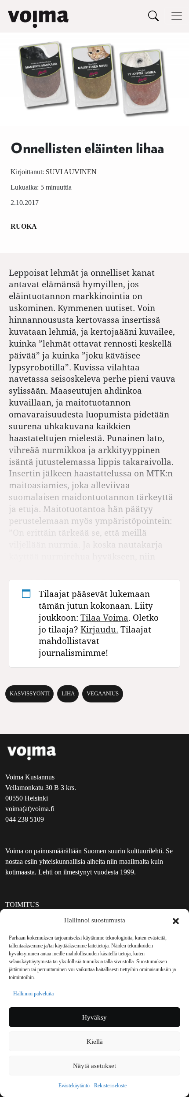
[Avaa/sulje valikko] (176, 16)
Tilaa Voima (104, 617)
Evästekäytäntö (74, 1085)
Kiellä (95, 1041)
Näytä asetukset (94, 1065)
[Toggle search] (153, 15)
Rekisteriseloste (110, 1085)
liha (68, 694)
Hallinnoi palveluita (33, 994)
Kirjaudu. (99, 629)
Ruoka (24, 226)
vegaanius (103, 694)
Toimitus (22, 904)
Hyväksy (94, 1017)
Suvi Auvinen (71, 172)
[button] (175, 920)
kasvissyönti (30, 694)
